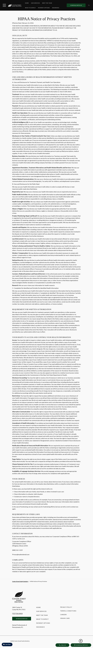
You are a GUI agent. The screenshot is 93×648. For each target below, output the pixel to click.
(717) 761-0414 (17, 613)
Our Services (35, 3)
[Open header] (4, 5)
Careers (63, 614)
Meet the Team (47, 3)
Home (27, 3)
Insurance (55, 7)
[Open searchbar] (89, 5)
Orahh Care (65, 618)
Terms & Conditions (68, 611)
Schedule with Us (76, 5)
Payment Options (44, 7)
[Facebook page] (81, 641)
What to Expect (30, 7)
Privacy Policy (66, 607)
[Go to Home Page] (15, 5)
